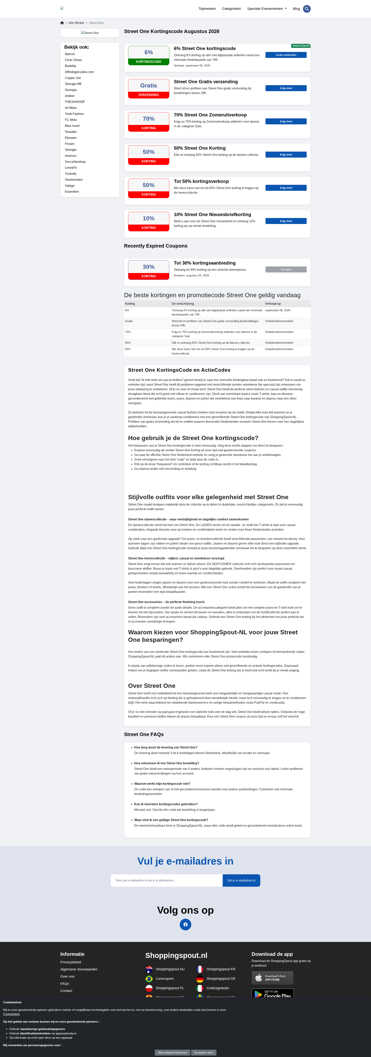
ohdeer (70, 96)
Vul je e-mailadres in (241, 880)
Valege (70, 185)
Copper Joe (73, 78)
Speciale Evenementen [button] (265, 9)
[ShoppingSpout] (79, 9)
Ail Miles (71, 107)
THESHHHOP (75, 101)
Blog (296, 9)
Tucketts (70, 173)
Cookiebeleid (11, 1014)
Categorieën (231, 9)
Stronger (71, 149)
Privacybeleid (70, 962)
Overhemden (74, 179)
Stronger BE (73, 84)
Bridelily (70, 66)
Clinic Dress (73, 60)
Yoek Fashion (74, 113)
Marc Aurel (72, 125)
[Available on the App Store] (273, 978)
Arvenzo (70, 155)
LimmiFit (71, 167)
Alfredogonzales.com (79, 72)
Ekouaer (71, 137)
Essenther (72, 191)
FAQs (64, 984)
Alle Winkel (76, 23)
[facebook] (185, 924)
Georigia (71, 90)
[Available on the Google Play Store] (273, 994)
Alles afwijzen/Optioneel (172, 1052)
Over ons (67, 976)
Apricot (70, 54)
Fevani (69, 143)
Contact (66, 991)
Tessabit (70, 131)
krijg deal (286, 88)
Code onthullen (286, 54)
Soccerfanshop (75, 161)
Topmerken (207, 9)
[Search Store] (307, 9)
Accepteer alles (203, 1052)
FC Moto (71, 119)
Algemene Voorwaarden (78, 969)
